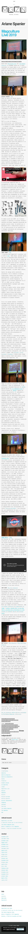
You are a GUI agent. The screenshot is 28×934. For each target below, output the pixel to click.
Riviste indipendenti (13, 720)
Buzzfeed (3, 354)
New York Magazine (5, 730)
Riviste (3, 794)
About (2, 894)
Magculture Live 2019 (10, 32)
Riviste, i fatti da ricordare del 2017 (11, 828)
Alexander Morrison (9, 723)
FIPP (10, 252)
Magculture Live (12, 63)
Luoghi (3, 786)
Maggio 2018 (4, 842)
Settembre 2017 (5, 848)
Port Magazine (12, 643)
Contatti (3, 896)
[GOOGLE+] (26, 718)
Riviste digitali (5, 798)
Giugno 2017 (4, 854)
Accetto (20, 929)
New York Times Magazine (7, 731)
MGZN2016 (3, 792)
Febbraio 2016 (4, 868)
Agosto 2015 (4, 878)
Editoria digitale (5, 775)
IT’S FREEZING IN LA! (17, 388)
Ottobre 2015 (4, 876)
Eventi (13, 718)
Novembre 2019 (4, 836)
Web (2, 812)
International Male (10, 508)
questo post (15, 739)
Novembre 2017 (4, 846)
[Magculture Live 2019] (14, 49)
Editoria (3, 773)
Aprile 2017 (4, 856)
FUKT (12, 96)
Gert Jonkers (16, 726)
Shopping (3, 802)
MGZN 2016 (3, 898)
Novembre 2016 (4, 860)
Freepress (3, 780)
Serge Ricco (7, 733)
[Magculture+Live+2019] (24, 718)
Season (3, 733)
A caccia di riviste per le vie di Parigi (11, 822)
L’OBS (10, 537)
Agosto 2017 (4, 850)
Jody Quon (16, 727)
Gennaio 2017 (4, 858)
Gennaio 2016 (4, 870)
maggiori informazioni (10, 929)
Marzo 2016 (4, 866)
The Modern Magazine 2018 (7, 824)
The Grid (3, 806)
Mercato (3, 790)
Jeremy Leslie (10, 727)
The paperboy (4, 810)
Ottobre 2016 (4, 862)
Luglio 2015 (4, 880)
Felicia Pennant (5, 726)
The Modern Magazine (6, 721)
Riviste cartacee (5, 796)
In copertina (4, 784)
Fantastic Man (5, 458)
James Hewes (4, 727)
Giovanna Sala (18, 61)
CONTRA (23, 387)
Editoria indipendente (6, 718)
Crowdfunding (4, 771)
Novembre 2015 (4, 874)
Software (3, 804)
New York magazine (13, 587)
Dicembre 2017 (4, 844)
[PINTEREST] (23, 718)
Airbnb (21, 352)
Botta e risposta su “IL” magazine (10, 826)
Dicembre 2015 (4, 872)
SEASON (14, 390)
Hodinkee (16, 352)
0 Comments (11, 61)
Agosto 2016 (4, 864)
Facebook (10, 354)
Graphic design (5, 782)
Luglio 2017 (4, 852)
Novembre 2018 (4, 840)
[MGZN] (14, 13)
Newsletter (4, 900)
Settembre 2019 (5, 838)
